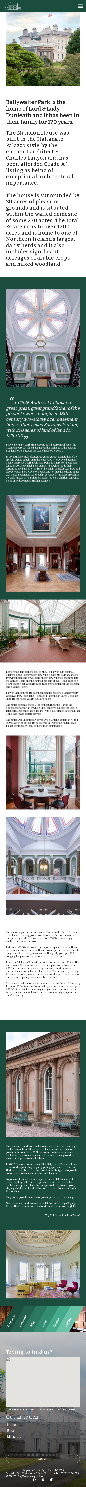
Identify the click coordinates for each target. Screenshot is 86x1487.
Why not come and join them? (62, 1215)
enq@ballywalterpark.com (30, 1476)
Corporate (13, 1409)
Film (42, 1409)
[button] (80, 6)
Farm (50, 1409)
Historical (30, 1409)
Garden (61, 1409)
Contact (73, 1409)
